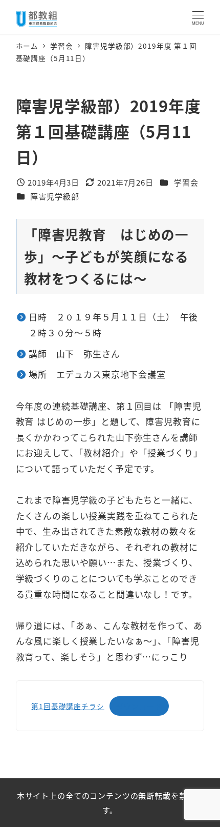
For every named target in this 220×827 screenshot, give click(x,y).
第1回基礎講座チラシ (67, 706)
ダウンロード (139, 706)
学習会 (186, 182)
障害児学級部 (54, 195)
